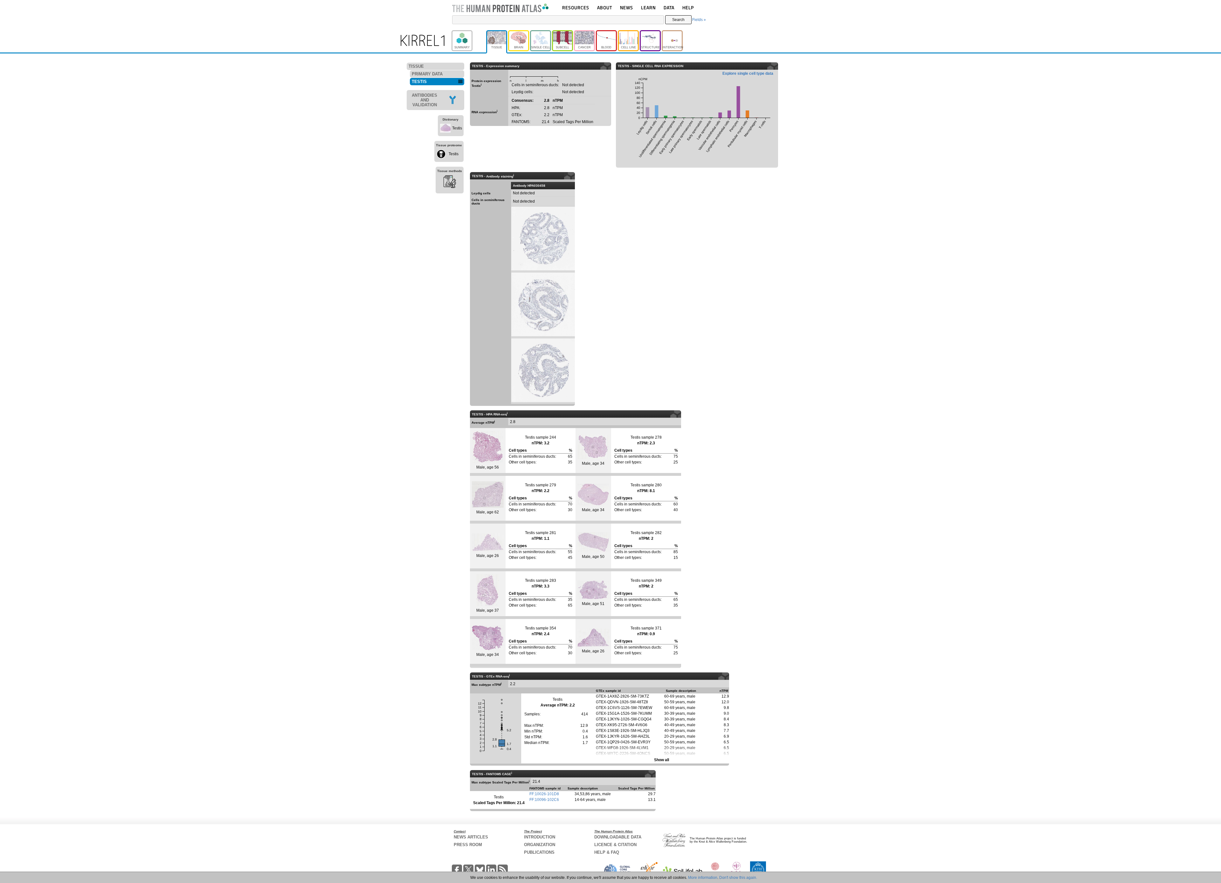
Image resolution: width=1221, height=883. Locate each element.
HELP (688, 7)
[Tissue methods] (450, 182)
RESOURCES (575, 7)
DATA (669, 7)
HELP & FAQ (606, 852)
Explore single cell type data (747, 73)
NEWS (626, 7)
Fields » (699, 19)
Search (678, 19)
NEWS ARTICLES (471, 837)
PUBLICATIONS (539, 852)
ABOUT (604, 7)
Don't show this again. (738, 877)
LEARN (648, 7)
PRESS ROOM (468, 844)
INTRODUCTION (539, 837)
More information (702, 877)
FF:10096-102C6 (544, 799)
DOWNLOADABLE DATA (617, 837)
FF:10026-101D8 (544, 794)
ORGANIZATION (539, 844)
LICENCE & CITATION (615, 844)
